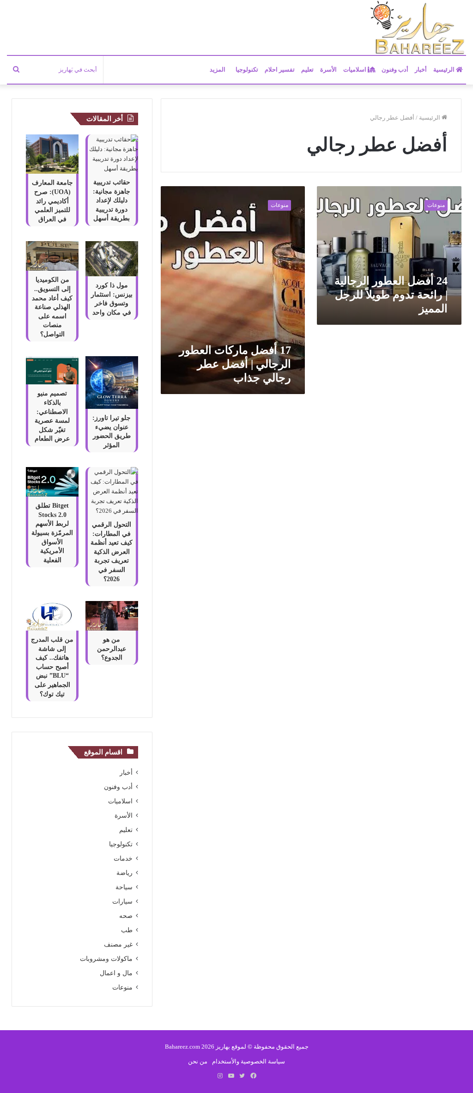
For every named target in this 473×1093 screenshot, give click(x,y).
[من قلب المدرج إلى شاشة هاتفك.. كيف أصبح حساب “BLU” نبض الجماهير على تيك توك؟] (52, 616)
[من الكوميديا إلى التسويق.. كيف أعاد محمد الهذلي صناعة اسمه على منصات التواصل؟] (52, 256)
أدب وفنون (395, 69)
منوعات (122, 987)
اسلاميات (355, 69)
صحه (126, 915)
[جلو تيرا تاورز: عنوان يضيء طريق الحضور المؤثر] (111, 382)
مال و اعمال (116, 973)
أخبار (421, 69)
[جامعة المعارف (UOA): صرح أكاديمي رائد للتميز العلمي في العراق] (52, 154)
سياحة (124, 887)
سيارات (122, 901)
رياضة (124, 872)
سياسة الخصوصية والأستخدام (248, 1061)
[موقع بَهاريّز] (417, 27)
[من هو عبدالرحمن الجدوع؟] (111, 616)
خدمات (123, 858)
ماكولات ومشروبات (106, 958)
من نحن (197, 1061)
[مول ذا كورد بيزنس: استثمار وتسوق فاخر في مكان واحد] (111, 258)
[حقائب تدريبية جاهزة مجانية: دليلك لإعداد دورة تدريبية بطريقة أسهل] (111, 153)
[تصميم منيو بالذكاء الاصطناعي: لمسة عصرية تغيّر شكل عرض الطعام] (52, 370)
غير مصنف (118, 944)
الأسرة (328, 69)
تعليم (307, 69)
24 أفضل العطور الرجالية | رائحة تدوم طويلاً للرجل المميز (391, 295)
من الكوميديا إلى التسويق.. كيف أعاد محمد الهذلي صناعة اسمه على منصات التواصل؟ (52, 307)
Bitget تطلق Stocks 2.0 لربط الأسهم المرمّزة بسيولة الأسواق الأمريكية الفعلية (52, 533)
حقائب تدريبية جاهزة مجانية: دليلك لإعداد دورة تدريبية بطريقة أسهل (111, 200)
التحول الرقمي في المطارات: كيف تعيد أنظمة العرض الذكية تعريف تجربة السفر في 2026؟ (112, 552)
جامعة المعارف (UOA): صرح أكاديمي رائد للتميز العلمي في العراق (52, 200)
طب (127, 930)
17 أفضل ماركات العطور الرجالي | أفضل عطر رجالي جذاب (235, 364)
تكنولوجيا (247, 69)
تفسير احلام (280, 69)
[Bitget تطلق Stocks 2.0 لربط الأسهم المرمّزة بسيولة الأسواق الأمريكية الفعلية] (52, 482)
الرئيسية (444, 69)
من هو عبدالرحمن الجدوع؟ (111, 648)
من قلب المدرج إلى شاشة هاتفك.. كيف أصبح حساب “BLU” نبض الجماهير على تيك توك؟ (52, 667)
